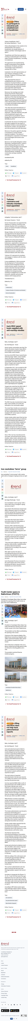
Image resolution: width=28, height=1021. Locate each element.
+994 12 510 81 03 (4, 955)
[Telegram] (14, 1004)
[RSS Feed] (20, 1004)
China (7, 166)
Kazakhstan (13, 166)
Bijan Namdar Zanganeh (11, 903)
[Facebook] (5, 1004)
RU (16, 1018)
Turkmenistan (9, 287)
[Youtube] (11, 1004)
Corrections (3, 978)
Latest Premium (4, 965)
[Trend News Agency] (5, 944)
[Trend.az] (5, 9)
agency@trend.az (4, 956)
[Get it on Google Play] (14, 1010)
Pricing (2, 984)
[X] (8, 1004)
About (2, 970)
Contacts (3, 974)
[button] (2, 15)
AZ (14, 1018)
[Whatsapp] (2, 1004)
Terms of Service (4, 991)
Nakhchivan (8, 690)
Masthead (3, 972)
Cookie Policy (4, 997)
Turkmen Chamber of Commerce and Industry (15, 290)
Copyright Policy (4, 995)
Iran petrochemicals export (11, 900)
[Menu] (25, 9)
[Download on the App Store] (5, 1010)
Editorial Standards (5, 976)
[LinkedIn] (17, 1004)
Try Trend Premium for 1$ (13, 180)
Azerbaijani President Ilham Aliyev (13, 687)
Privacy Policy (4, 993)
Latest (2, 963)
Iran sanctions (9, 897)
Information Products (5, 986)
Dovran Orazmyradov (10, 293)
